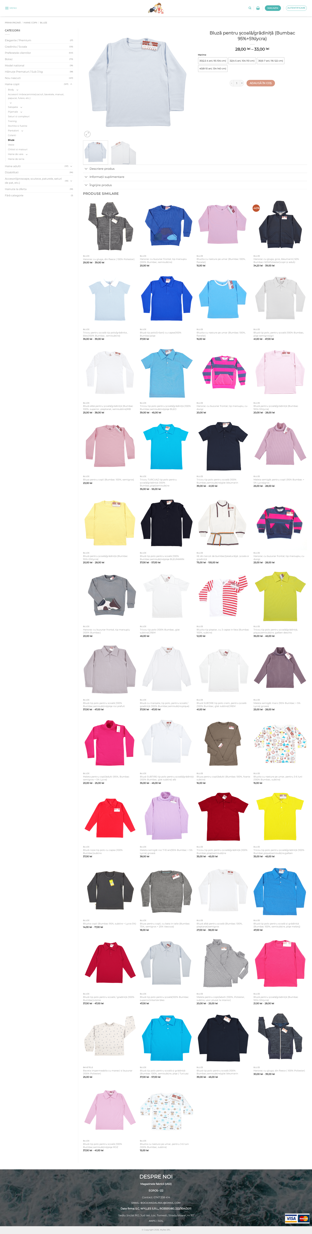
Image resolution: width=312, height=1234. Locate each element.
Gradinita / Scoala (16, 46)
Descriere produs (102, 168)
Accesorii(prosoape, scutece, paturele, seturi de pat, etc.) (33, 180)
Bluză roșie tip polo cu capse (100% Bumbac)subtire (103, 852)
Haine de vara (15, 154)
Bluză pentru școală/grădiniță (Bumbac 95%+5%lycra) (276, 408)
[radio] (212, 60)
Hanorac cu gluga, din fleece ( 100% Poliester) (109, 259)
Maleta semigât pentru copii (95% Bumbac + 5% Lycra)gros (279, 481)
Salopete (13, 107)
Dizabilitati (12, 172)
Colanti (12, 135)
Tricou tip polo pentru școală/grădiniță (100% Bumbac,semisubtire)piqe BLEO (165, 408)
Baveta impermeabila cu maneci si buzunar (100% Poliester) (107, 1072)
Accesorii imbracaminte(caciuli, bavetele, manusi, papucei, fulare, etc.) (36, 96)
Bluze (43, 22)
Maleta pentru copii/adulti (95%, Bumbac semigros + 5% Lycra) (106, 778)
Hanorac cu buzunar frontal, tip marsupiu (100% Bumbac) (106, 631)
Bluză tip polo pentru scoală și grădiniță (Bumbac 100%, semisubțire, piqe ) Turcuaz (164, 1072)
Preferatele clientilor (18, 52)
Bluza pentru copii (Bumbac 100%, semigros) (108, 479)
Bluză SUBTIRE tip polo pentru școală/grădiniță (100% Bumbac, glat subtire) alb (167, 778)
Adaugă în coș (261, 83)
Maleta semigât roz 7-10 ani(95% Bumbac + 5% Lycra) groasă (166, 852)
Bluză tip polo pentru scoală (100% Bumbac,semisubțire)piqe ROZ (102, 1146)
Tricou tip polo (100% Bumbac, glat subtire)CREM (160, 631)
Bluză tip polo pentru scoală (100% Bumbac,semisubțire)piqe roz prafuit (104, 705)
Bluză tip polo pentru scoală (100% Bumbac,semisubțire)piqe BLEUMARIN (162, 558)
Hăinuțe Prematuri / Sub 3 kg (24, 71)
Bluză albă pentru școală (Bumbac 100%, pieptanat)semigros (219, 925)
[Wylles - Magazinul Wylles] (156, 8)
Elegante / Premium (18, 40)
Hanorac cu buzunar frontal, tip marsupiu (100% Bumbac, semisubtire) (163, 261)
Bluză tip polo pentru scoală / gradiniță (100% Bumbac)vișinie (108, 999)
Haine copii (30, 22)
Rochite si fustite (17, 125)
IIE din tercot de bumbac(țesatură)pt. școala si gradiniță (223, 558)
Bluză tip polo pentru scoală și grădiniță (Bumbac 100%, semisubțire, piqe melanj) (277, 925)
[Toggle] (71, 84)
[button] (11, 8)
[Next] (186, 83)
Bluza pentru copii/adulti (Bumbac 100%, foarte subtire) (223, 778)
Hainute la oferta (15, 189)
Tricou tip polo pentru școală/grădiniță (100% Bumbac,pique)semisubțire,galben (279, 852)
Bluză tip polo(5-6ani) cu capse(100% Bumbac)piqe (160, 334)
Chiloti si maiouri (17, 149)
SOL (160, 1221)
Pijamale (13, 111)
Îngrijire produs (101, 185)
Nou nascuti (13, 78)
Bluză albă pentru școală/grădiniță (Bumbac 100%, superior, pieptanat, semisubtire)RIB (108, 408)
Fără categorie (14, 195)
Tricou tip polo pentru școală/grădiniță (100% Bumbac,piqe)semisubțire (222, 852)
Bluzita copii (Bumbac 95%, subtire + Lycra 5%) (109, 923)
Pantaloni (13, 130)
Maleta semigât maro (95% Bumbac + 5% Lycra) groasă (277, 705)
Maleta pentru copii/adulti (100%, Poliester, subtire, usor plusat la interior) (221, 999)
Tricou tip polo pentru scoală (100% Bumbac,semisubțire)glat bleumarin (217, 481)
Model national (14, 65)
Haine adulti (13, 166)
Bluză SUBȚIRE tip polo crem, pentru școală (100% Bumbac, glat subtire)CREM (221, 705)
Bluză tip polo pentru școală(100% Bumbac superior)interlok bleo (164, 999)
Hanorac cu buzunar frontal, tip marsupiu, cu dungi (222, 408)
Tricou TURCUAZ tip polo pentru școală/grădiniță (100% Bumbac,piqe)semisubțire (158, 482)
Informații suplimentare (107, 176)
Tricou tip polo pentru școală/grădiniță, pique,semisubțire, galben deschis (276, 631)
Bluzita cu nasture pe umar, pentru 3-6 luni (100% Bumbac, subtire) (278, 778)
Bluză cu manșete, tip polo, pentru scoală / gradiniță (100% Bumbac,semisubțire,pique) (164, 705)
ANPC (152, 1221)
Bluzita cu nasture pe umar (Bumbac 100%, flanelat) (221, 261)
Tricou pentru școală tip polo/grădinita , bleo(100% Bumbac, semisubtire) (105, 334)
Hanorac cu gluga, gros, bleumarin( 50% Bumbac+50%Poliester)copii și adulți (276, 261)
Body (11, 89)
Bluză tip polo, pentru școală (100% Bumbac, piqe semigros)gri (279, 334)
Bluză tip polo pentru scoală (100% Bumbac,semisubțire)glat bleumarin (217, 1072)
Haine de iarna (16, 159)
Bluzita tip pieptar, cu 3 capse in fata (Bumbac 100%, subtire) (223, 631)
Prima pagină (13, 22)
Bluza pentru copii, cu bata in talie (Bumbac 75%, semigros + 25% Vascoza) (165, 925)
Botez (9, 59)
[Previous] (89, 83)
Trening (12, 121)
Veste (11, 144)
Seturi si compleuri (19, 116)
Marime (202, 55)
